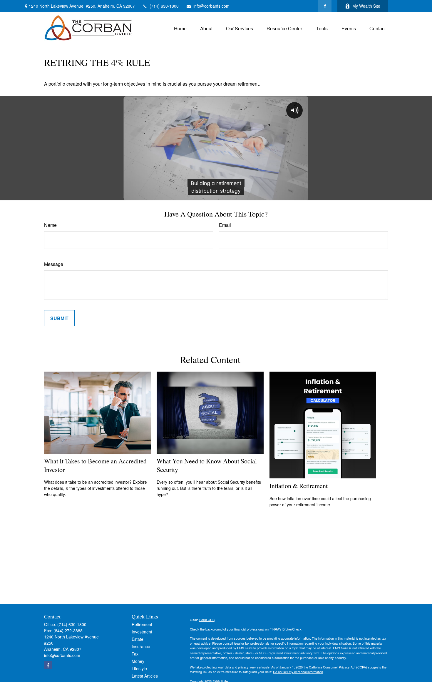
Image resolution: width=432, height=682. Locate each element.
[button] (180, 28)
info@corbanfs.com (211, 6)
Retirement (142, 624)
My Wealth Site (366, 6)
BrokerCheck (292, 629)
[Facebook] (324, 6)
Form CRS (207, 619)
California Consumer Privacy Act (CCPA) (338, 667)
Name (50, 225)
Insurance (141, 646)
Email (225, 225)
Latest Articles (145, 676)
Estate (137, 639)
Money (138, 661)
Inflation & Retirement (298, 485)
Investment (142, 632)
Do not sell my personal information (298, 671)
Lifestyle (139, 668)
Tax (135, 654)
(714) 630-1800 (164, 6)
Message (53, 264)
